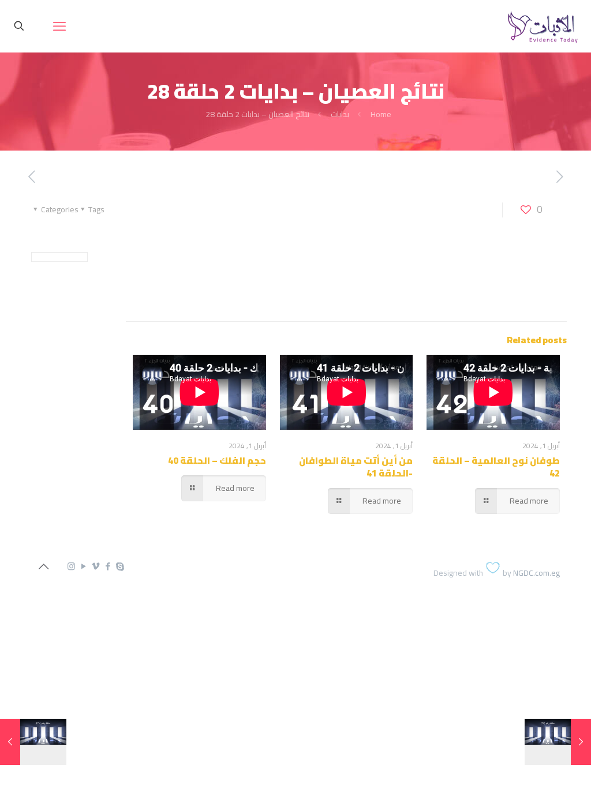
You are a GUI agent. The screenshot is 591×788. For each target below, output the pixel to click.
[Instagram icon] (71, 566)
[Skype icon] (119, 566)
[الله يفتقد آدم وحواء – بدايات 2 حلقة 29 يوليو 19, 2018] (10, 742)
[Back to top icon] (43, 566)
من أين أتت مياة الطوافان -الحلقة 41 (356, 467)
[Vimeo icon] (95, 566)
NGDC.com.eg (536, 572)
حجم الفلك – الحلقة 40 (217, 460)
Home (381, 114)
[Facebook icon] (107, 566)
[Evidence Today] (541, 26)
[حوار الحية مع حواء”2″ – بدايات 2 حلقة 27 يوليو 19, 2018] (581, 742)
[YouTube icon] (83, 566)
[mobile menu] (59, 26)
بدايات (340, 114)
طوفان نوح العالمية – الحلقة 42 (496, 467)
